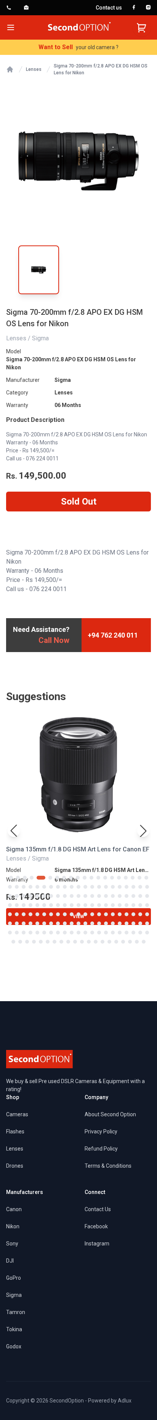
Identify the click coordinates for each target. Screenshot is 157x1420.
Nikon (12, 1226)
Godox (13, 1346)
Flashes (15, 1131)
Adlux (124, 1401)
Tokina (14, 1329)
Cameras (17, 1114)
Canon (14, 1209)
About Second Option (110, 1114)
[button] (143, 831)
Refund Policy (101, 1149)
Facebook (96, 1226)
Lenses (34, 69)
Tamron (15, 1312)
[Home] (10, 69)
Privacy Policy (101, 1131)
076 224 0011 (42, 458)
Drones (14, 1166)
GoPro (13, 1278)
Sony (12, 1243)
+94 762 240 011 (113, 635)
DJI (10, 1261)
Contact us (109, 8)
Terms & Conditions (108, 1166)
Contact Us (98, 1209)
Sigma (62, 380)
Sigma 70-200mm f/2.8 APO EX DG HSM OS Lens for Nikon (100, 69)
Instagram (97, 1243)
